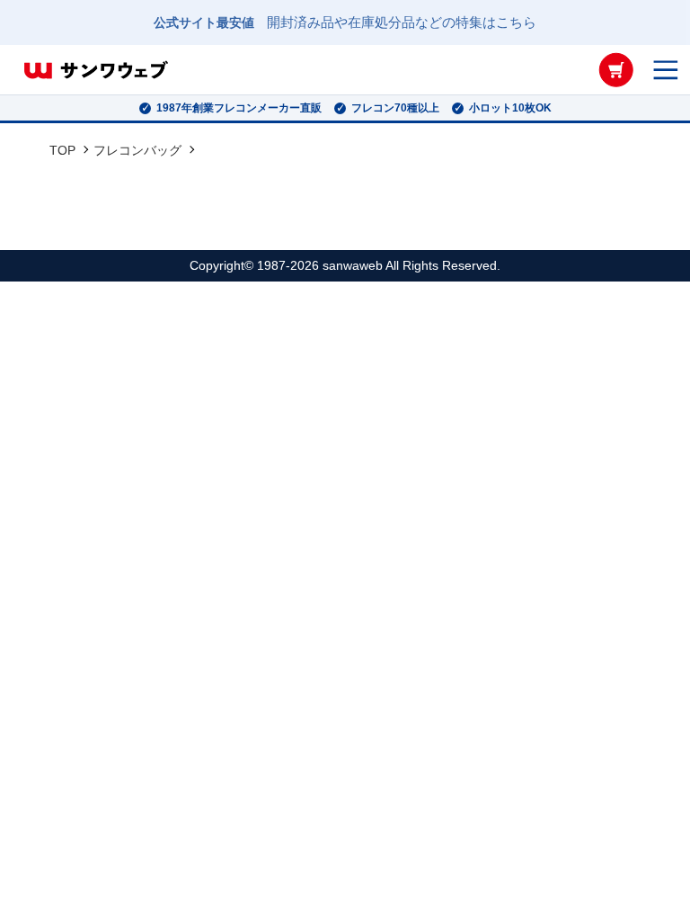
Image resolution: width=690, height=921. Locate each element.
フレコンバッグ (137, 150)
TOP (62, 150)
